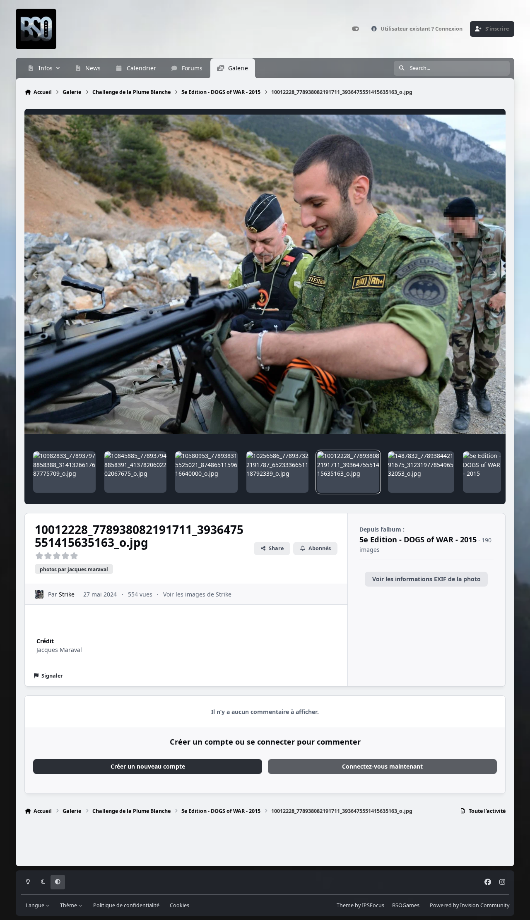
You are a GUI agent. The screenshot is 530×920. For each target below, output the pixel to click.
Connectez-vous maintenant (382, 766)
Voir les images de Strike (197, 594)
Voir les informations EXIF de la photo (426, 579)
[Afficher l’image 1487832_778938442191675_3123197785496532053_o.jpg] (421, 472)
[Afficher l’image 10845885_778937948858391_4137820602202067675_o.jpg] (135, 472)
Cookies (179, 905)
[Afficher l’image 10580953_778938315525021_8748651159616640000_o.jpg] (206, 472)
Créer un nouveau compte (148, 766)
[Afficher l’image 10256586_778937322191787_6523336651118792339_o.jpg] (277, 472)
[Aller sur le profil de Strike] (39, 594)
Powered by (469, 905)
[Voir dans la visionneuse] (264, 274)
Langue (36, 905)
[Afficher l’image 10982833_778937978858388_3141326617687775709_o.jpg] (64, 472)
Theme (345, 905)
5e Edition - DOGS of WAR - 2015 (418, 539)
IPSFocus (373, 905)
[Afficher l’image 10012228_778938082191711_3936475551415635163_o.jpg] (348, 472)
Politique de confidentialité (126, 905)
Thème (69, 905)
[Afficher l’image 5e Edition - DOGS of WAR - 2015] (482, 472)
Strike (67, 594)
